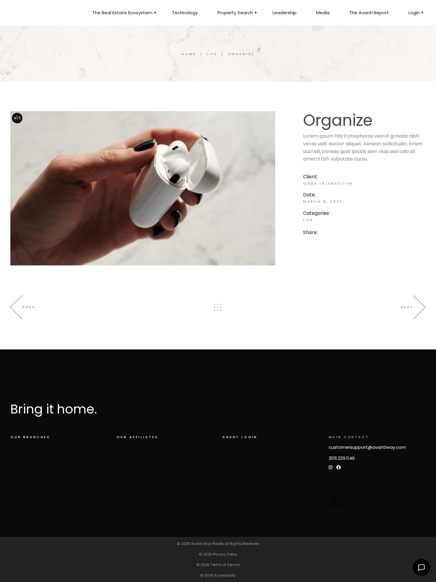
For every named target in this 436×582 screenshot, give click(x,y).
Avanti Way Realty (207, 543)
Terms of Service (225, 564)
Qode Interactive (328, 183)
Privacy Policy (225, 554)
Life (308, 219)
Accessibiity (225, 575)
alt (17, 117)
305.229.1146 (342, 458)
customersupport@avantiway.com (367, 447)
